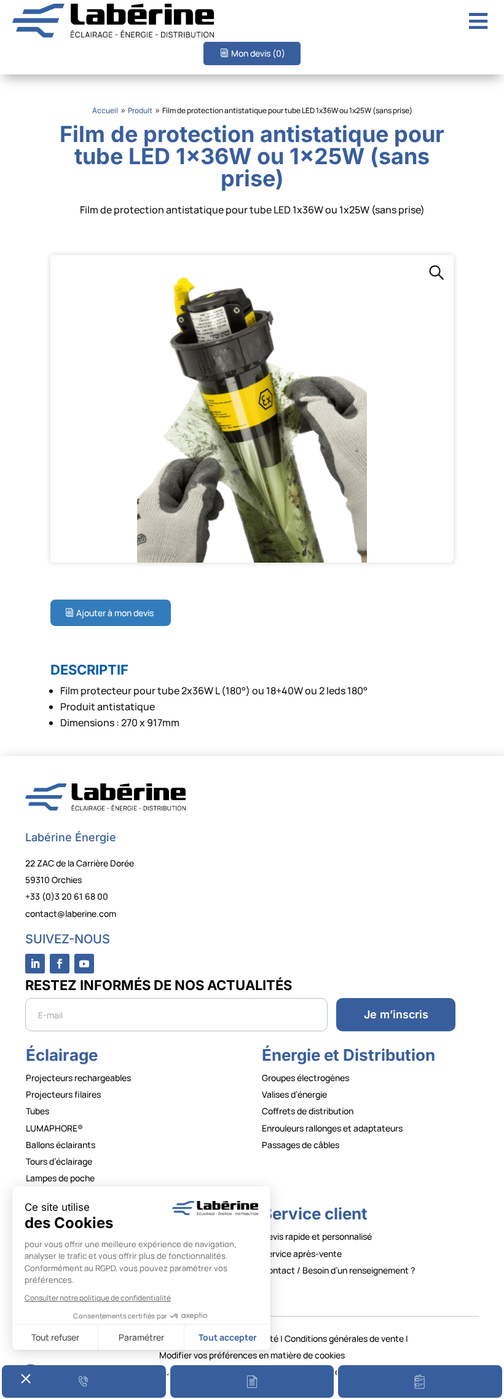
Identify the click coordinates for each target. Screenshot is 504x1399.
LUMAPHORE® (54, 1128)
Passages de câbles (300, 1145)
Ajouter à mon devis (115, 613)
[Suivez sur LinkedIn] (35, 963)
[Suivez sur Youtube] (84, 963)
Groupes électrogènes (305, 1078)
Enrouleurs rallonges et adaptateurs (332, 1128)
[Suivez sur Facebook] (59, 963)
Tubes (37, 1111)
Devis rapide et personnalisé (317, 1236)
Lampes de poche (60, 1178)
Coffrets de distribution (307, 1111)
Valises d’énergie (294, 1094)
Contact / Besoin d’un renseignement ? (338, 1270)
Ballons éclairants (60, 1145)
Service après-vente (302, 1253)
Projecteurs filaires (63, 1094)
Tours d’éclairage (59, 1161)
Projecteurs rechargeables (78, 1078)
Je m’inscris (396, 1014)
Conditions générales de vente (344, 1338)
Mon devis (258, 53)
